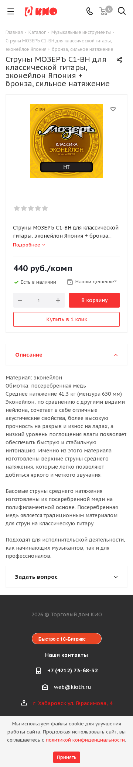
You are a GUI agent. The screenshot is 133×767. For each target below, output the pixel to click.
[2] (24, 208)
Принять (66, 757)
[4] (38, 208)
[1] (17, 208)
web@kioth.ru (72, 687)
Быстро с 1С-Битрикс (62, 638)
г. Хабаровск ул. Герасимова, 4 (72, 703)
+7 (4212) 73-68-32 (72, 670)
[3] (31, 208)
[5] (45, 208)
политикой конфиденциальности (85, 740)
